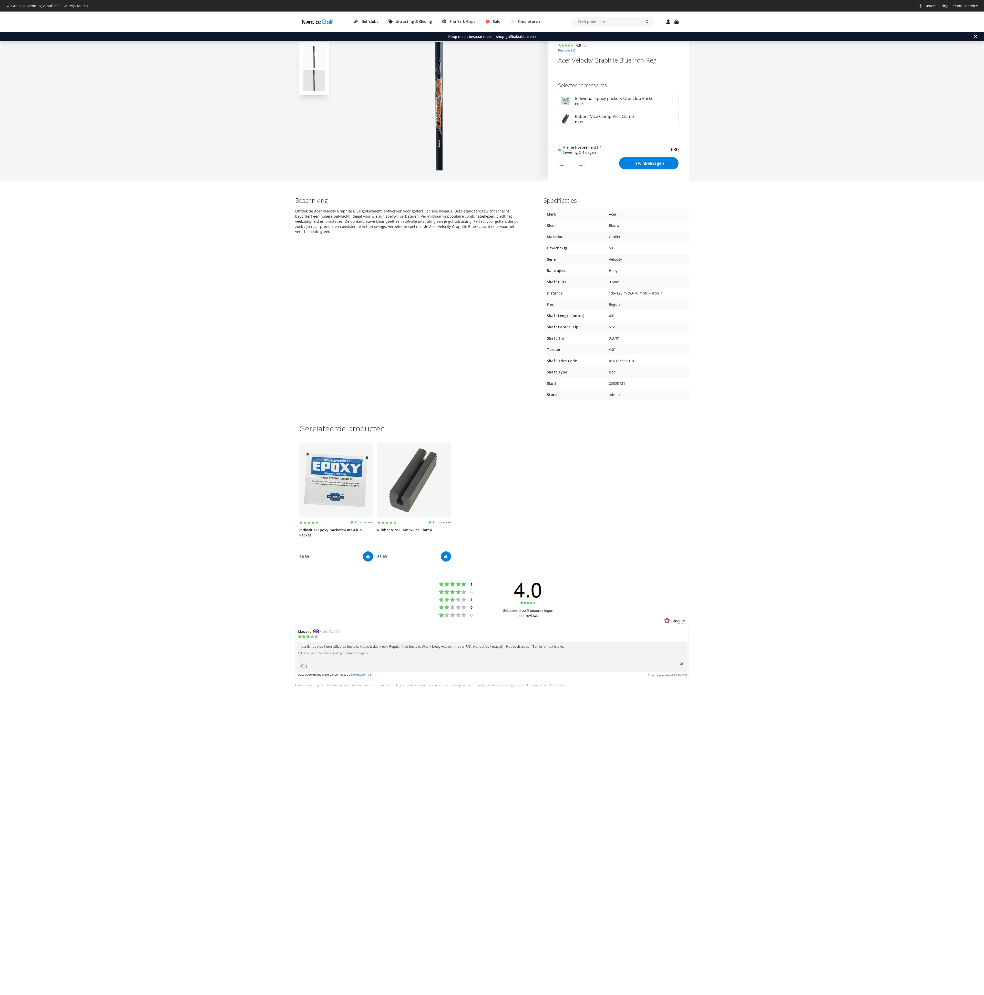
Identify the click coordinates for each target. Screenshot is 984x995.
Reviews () (566, 50)
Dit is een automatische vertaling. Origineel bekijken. (333, 653)
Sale (496, 21)
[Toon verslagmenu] (682, 664)
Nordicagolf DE (361, 674)
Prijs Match (78, 5)
